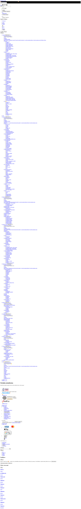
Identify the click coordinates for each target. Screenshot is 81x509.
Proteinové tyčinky (9, 252)
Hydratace (7, 114)
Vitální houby (8, 279)
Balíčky (3, 379)
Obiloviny (7, 180)
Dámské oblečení (8, 81)
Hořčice (7, 186)
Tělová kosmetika (8, 87)
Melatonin (7, 301)
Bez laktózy (22, 40)
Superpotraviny (8, 71)
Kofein (7, 242)
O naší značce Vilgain (7, 416)
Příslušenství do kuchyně (9, 97)
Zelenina (7, 175)
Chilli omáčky (8, 188)
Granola (7, 126)
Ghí (6, 167)
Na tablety (7, 355)
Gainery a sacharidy (9, 67)
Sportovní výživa (6, 59)
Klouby (7, 105)
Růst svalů (7, 106)
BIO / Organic (6, 40)
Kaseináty (7, 212)
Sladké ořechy (8, 145)
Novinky (5, 38)
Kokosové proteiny (9, 223)
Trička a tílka (8, 307)
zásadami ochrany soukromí (16, 422)
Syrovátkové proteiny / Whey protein (11, 53)
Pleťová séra (8, 321)
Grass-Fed (13, 40)
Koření (7, 155)
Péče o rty (7, 323)
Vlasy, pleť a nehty (9, 103)
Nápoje (7, 51)
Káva (7, 192)
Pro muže (7, 77)
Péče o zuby (8, 90)
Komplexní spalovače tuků (10, 262)
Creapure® (7, 237)
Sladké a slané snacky (9, 45)
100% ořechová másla (9, 131)
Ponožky (7, 308)
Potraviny (3, 116)
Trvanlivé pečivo (8, 182)
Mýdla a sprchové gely (9, 327)
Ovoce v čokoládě (8, 148)
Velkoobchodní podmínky (6, 444)
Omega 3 (7, 288)
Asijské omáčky (8, 187)
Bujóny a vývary (8, 156)
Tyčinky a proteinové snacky (10, 66)
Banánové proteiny (9, 222)
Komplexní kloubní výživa (10, 282)
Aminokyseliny (8, 64)
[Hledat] (1, 6)
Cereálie (7, 42)
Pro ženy (7, 76)
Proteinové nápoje (8, 54)
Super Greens (8, 278)
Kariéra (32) (6, 407)
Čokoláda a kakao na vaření (10, 163)
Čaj (6, 193)
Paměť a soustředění (9, 109)
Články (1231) (4, 424)
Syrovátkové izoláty (9, 205)
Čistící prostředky (8, 93)
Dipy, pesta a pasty (9, 189)
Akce (5, 37)
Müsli (7, 127)
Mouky (7, 160)
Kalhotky (7, 309)
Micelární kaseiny (8, 211)
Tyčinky (7, 141)
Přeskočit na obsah (3, 0)
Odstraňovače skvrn (9, 341)
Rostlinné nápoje (8, 195)
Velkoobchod (6, 415)
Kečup (7, 185)
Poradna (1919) (6, 408)
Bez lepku (18, 40)
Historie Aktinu (6, 417)
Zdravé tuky (8, 74)
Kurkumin (7, 292)
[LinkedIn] (4, 439)
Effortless (42, 40)
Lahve (7, 352)
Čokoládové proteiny (9, 220)
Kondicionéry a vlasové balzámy (11, 333)
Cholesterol (7, 110)
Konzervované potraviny (9, 48)
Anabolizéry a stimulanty (8, 238)
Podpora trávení (8, 78)
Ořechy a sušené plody (9, 44)
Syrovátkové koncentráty (9, 204)
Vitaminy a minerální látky (10, 70)
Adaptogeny (8, 73)
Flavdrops (7, 154)
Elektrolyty (7, 61)
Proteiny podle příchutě (7, 216)
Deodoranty (8, 326)
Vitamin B (7, 272)
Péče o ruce (7, 328)
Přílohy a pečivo (8, 49)
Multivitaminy (8, 271)
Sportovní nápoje (8, 62)
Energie (7, 113)
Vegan (16, 40)
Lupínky (7, 128)
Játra (6, 111)
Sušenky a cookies (8, 143)
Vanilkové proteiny (9, 219)
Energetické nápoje (9, 234)
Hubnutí (7, 107)
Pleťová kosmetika (9, 86)
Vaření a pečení (6, 157)
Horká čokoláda (8, 194)
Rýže (7, 178)
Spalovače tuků (8, 68)
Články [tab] (3, 453)
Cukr (7, 151)
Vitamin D (7, 274)
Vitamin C (7, 273)
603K (6, 435)
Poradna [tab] (3, 455)
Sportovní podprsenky (9, 306)
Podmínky (3, 443)
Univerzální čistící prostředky (10, 343)
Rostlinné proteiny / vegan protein (11, 55)
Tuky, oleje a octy (8, 47)
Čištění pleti (8, 324)
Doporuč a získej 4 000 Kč (8, 410)
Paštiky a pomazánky (9, 173)
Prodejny (5, 409)
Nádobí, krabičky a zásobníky (10, 98)
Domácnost (4, 336)
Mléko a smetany (8, 162)
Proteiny (7, 65)
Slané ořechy (8, 146)
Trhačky (7, 358)
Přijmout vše (10, 463)
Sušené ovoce (8, 136)
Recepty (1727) (4, 405)
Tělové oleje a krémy (9, 329)
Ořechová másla (8, 43)
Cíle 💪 (5, 101)
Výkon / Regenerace (7, 378)
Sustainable (10, 40)
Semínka (7, 137)
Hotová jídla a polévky (9, 171)
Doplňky (7, 83)
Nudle (7, 181)
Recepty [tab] (3, 454)
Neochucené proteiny (9, 218)
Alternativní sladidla (9, 153)
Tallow (45, 40)
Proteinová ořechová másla (10, 132)
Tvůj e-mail (4, 421)
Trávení (5, 372)
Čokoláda (7, 147)
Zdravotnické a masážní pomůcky (11, 100)
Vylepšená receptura (7, 39)
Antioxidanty (8, 75)
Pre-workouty (8, 239)
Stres (6, 104)
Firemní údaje (4, 442)
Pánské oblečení (8, 82)
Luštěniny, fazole (8, 179)
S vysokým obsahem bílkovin (28, 40)
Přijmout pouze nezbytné (4, 463)
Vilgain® (5, 317)
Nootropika (6, 289)
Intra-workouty (8, 240)
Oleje (7, 166)
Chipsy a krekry (8, 142)
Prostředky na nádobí (9, 94)
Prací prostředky (8, 92)
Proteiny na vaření (8, 161)
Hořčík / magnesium (9, 270)
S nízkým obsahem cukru (37, 40)
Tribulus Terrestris (8, 241)
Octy (6, 168)
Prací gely (7, 340)
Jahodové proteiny (8, 221)
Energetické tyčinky (9, 253)
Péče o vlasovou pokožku (10, 334)
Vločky (7, 125)
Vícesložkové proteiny (9, 57)
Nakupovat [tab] (4, 452)
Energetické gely (8, 257)
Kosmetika (5, 84)
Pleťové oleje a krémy (9, 322)
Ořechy (7, 135)
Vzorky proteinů (6, 215)
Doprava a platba (6, 413)
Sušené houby (8, 138)
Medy (7, 152)
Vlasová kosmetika (9, 89)
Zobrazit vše (8, 41)
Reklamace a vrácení (7, 414)
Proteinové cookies (9, 254)
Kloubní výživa (8, 72)
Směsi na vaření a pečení (9, 159)
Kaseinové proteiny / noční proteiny (11, 56)
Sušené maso (8, 255)
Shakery (7, 351)
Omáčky (7, 50)
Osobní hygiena (8, 88)
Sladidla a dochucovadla (9, 46)
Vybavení (5, 95)
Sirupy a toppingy (8, 150)
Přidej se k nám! (4, 380)
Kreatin (5, 235)
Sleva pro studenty (7, 411)
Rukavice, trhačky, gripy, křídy (10, 99)
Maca (7, 285)
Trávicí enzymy (8, 298)
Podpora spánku (8, 79)
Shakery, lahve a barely (7, 349)
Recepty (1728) (4, 423)
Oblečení (3, 302)
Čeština (4, 29)
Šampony (7, 332)
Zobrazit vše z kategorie (7, 117)
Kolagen (7, 58)
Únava (7, 112)
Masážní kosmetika (7, 319)
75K (5, 438)
